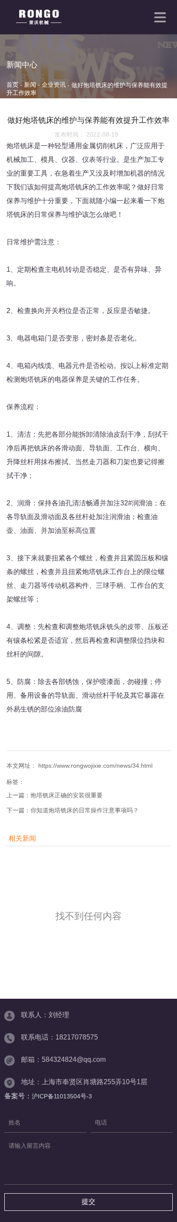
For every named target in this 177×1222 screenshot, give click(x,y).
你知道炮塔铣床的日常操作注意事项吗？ (85, 810)
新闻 (30, 85)
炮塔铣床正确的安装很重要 (67, 795)
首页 (13, 85)
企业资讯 (54, 85)
